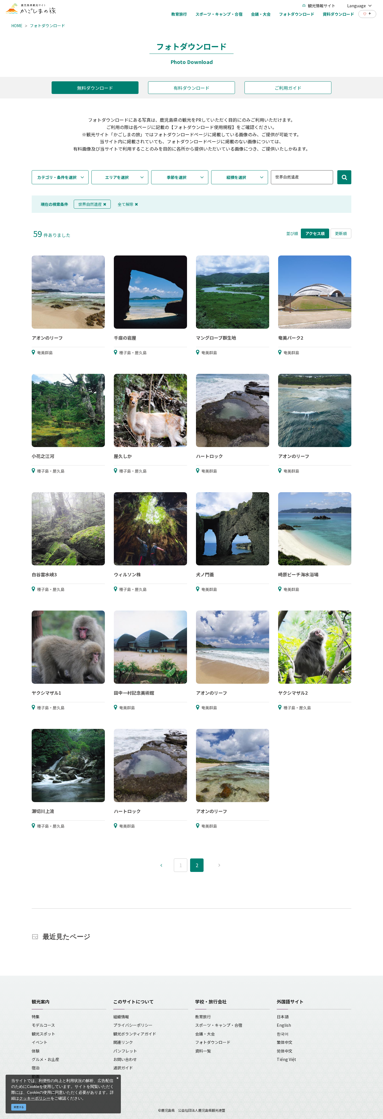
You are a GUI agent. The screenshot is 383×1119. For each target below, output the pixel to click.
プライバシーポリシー (133, 1025)
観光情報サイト (321, 5)
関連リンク (123, 1042)
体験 (36, 1051)
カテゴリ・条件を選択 (57, 177)
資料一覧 (203, 1051)
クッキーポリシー (34, 1098)
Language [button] (356, 5)
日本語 (283, 1016)
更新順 (341, 233)
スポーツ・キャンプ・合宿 (218, 1025)
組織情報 (121, 1016)
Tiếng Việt (286, 1059)
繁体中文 (284, 1042)
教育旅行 (203, 1016)
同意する (19, 1107)
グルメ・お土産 (45, 1059)
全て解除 (125, 204)
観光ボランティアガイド (134, 1034)
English (284, 1025)
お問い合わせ (125, 1059)
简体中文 (284, 1051)
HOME (16, 25)
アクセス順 (315, 233)
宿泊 (36, 1067)
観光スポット (43, 1034)
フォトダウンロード (47, 25)
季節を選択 (176, 177)
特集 (36, 1016)
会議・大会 (205, 1034)
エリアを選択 (117, 177)
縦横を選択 (236, 177)
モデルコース (43, 1025)
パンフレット (125, 1051)
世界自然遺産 (90, 204)
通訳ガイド (123, 1067)
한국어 (283, 1034)
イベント (39, 1042)
